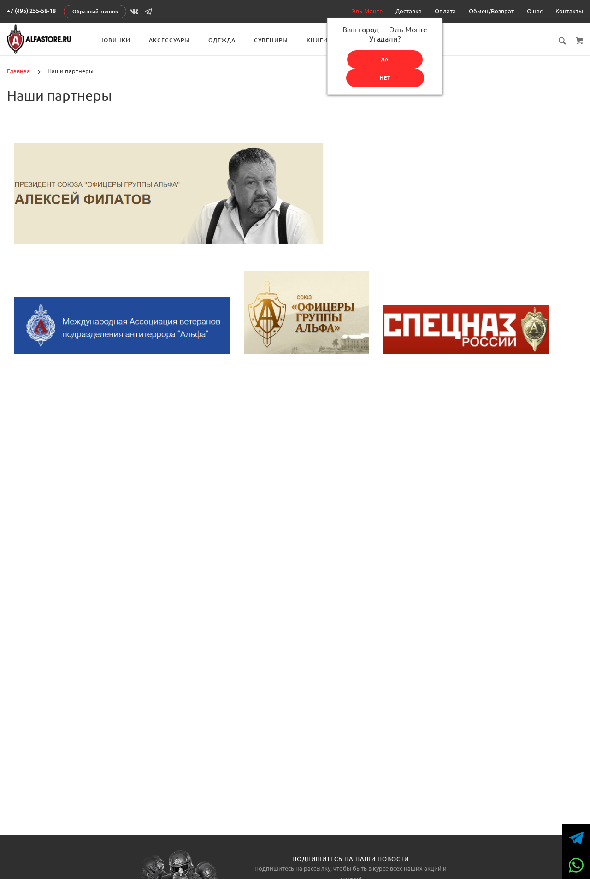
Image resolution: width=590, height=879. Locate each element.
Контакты (569, 11)
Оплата (445, 11)
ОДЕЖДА (222, 40)
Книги (317, 40)
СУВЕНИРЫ (271, 40)
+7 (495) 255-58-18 (31, 10)
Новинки (114, 40)
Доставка (408, 11)
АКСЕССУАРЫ (169, 40)
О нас (535, 11)
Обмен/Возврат (491, 11)
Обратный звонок (95, 11)
